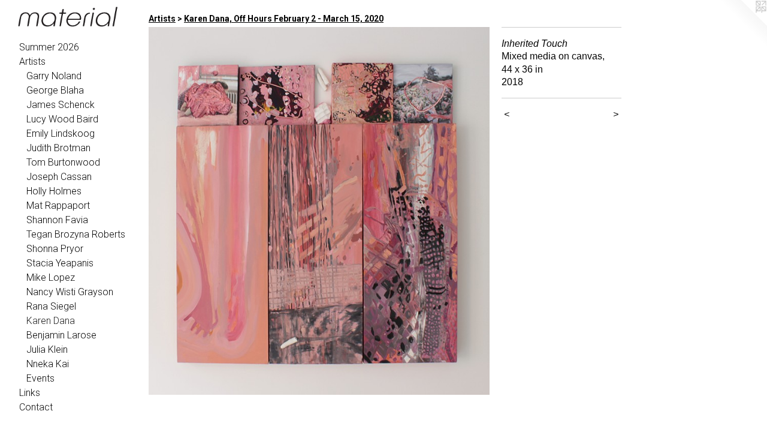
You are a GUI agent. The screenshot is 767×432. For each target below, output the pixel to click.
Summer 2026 (49, 47)
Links (29, 392)
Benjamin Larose (61, 335)
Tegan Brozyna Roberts (75, 234)
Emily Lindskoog (60, 133)
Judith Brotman (58, 148)
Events (40, 378)
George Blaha (55, 90)
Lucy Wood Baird (62, 119)
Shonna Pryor (54, 248)
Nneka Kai (47, 364)
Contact (36, 407)
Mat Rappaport (58, 205)
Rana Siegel (51, 306)
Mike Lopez (50, 277)
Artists (32, 61)
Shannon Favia (57, 220)
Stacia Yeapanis (59, 263)
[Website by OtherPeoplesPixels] (743, 24)
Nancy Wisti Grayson (69, 292)
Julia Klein (47, 349)
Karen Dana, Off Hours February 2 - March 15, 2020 (284, 18)
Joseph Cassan (59, 176)
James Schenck (60, 104)
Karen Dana (50, 320)
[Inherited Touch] (319, 211)
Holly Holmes (53, 191)
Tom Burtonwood (63, 162)
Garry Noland (53, 76)
